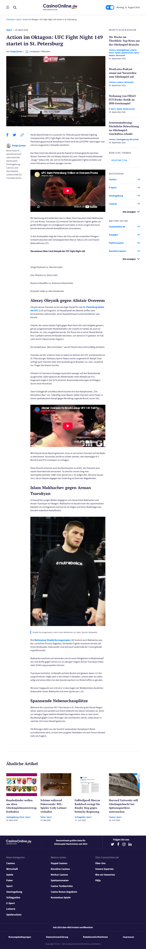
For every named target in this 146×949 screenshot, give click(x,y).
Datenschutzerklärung (57, 936)
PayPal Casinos (116, 242)
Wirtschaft (120, 55)
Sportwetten (119, 160)
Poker (111, 52)
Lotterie (132, 50)
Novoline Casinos (117, 251)
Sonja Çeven (16, 51)
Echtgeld (113, 234)
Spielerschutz (127, 52)
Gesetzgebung (122, 50)
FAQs (98, 880)
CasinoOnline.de (117, 226)
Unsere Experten (104, 869)
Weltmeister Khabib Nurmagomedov (52, 640)
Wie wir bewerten (105, 874)
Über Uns (100, 863)
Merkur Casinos (59, 874)
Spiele (117, 52)
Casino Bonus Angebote (64, 892)
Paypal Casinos (59, 863)
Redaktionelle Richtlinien (95, 936)
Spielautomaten (60, 880)
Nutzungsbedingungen (19, 936)
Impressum (128, 936)
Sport (18, 19)
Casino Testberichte (62, 886)
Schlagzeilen (80, 817)
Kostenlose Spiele (61, 897)
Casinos (112, 50)
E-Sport (112, 109)
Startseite (10, 19)
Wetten (112, 55)
